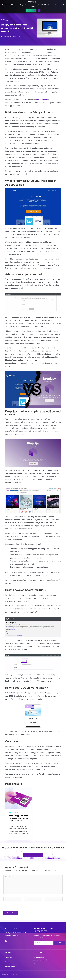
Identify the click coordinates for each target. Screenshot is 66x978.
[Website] (54, 899)
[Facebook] (6, 941)
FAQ (34, 963)
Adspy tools (8, 957)
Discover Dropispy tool (40, 960)
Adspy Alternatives (10, 966)
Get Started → (31, 10)
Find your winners (38, 957)
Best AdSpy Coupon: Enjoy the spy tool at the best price (18, 818)
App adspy (8, 962)
